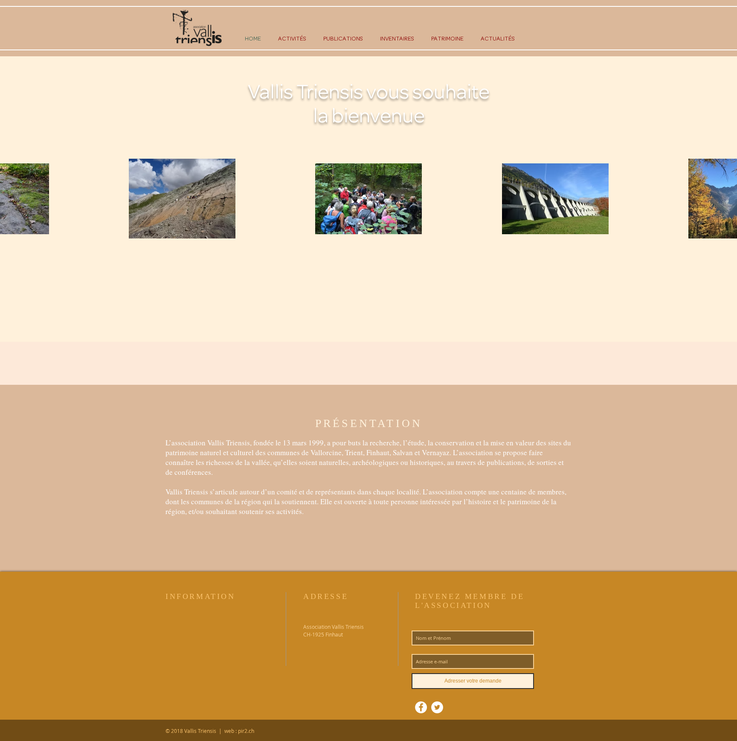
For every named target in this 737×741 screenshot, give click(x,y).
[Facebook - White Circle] (421, 707)
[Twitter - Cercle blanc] (437, 707)
